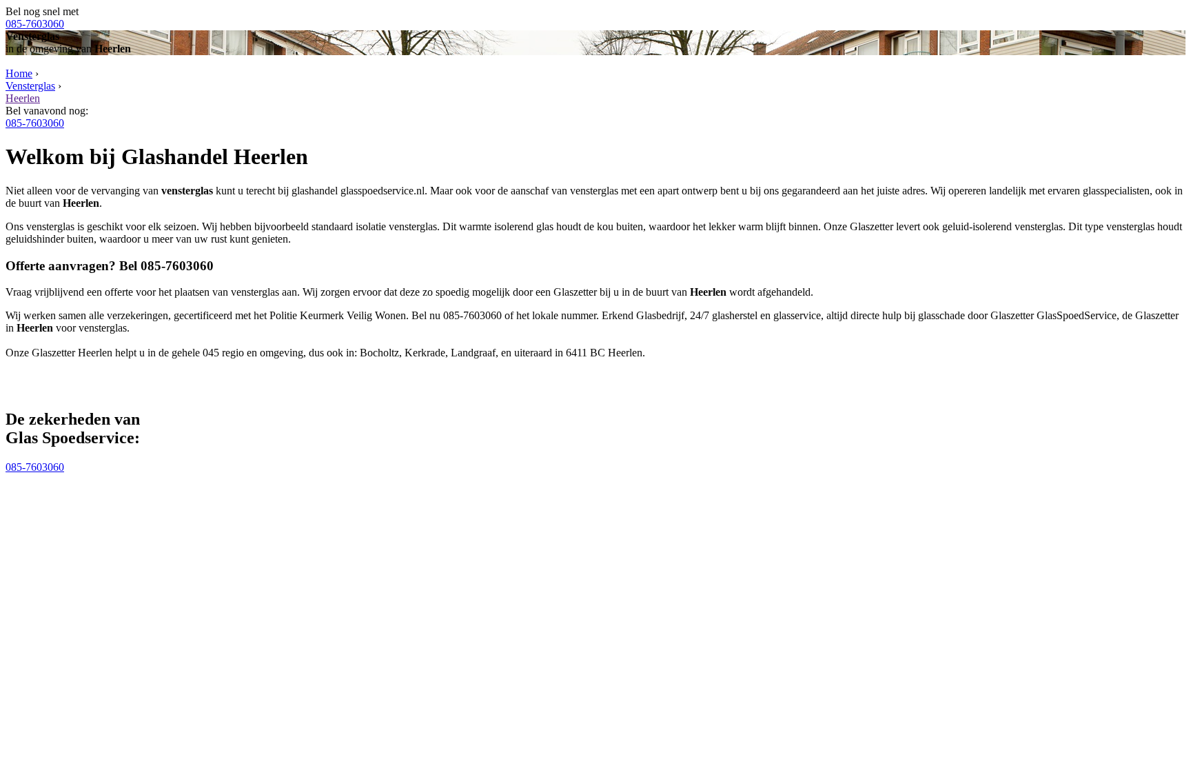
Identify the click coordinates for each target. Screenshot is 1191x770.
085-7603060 (35, 24)
